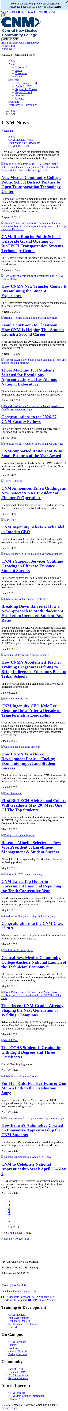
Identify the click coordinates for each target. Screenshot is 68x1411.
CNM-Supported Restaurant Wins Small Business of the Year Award (32, 453)
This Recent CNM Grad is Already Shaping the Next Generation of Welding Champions (32, 1010)
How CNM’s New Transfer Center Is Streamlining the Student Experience (34, 291)
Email (4, 42)
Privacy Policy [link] (35, 6)
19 (9, 1223)
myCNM (13, 42)
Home (11, 60)
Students (13, 79)
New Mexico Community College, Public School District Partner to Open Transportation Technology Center (31, 184)
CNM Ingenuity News (20, 139)
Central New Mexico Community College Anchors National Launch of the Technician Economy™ (33, 962)
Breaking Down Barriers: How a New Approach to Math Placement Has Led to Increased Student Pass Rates (32, 613)
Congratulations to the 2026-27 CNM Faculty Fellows (28, 419)
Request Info (8, 45)
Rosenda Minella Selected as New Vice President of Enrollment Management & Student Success (31, 847)
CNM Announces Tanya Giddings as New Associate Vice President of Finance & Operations (33, 493)
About (11, 64)
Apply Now (8, 48)
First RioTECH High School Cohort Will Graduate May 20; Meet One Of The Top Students (33, 805)
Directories (21, 73)
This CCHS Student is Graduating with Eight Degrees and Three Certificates (31, 1052)
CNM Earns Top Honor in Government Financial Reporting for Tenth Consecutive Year (31, 886)
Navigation (7, 130)
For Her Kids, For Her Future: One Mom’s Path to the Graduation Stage (33, 1088)
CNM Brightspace (29, 42)
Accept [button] (56, 6)
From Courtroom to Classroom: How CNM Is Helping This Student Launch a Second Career (32, 330)
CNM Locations (17, 1341)
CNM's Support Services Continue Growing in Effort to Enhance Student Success (32, 566)
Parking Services (17, 1354)
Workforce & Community (22, 104)
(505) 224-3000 (18, 1285)
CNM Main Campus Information (26, 1395)
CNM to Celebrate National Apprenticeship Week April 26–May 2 (33, 1169)
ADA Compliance (18, 1375)
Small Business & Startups (22, 1324)
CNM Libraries (16, 1392)
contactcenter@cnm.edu (22, 1291)
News (18, 70)
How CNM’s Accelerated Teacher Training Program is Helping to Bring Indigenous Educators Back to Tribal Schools (33, 669)
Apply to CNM (23, 86)
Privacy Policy (9, 1408)
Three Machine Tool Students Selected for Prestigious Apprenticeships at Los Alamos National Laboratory (29, 377)
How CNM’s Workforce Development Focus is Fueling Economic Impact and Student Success (28, 761)
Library (12, 1344)
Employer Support (18, 1317)
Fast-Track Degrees (19, 1320)
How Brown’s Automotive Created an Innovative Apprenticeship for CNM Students (32, 1130)
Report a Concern (18, 1378)
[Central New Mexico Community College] (21, 35)
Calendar (20, 76)
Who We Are (22, 67)
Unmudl (12, 1327)
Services (20, 95)
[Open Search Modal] (3, 15)
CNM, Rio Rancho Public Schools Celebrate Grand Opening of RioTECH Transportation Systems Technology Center (32, 243)
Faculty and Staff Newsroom (24, 142)
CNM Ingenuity (17, 1314)
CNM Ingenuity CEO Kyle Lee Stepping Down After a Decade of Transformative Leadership (31, 710)
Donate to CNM (17, 1372)
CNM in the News (18, 145)
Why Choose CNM (26, 83)
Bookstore (14, 1348)
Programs (13, 101)
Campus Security (17, 1351)
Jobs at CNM (15, 1368)
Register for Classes (26, 89)
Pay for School (23, 92)
